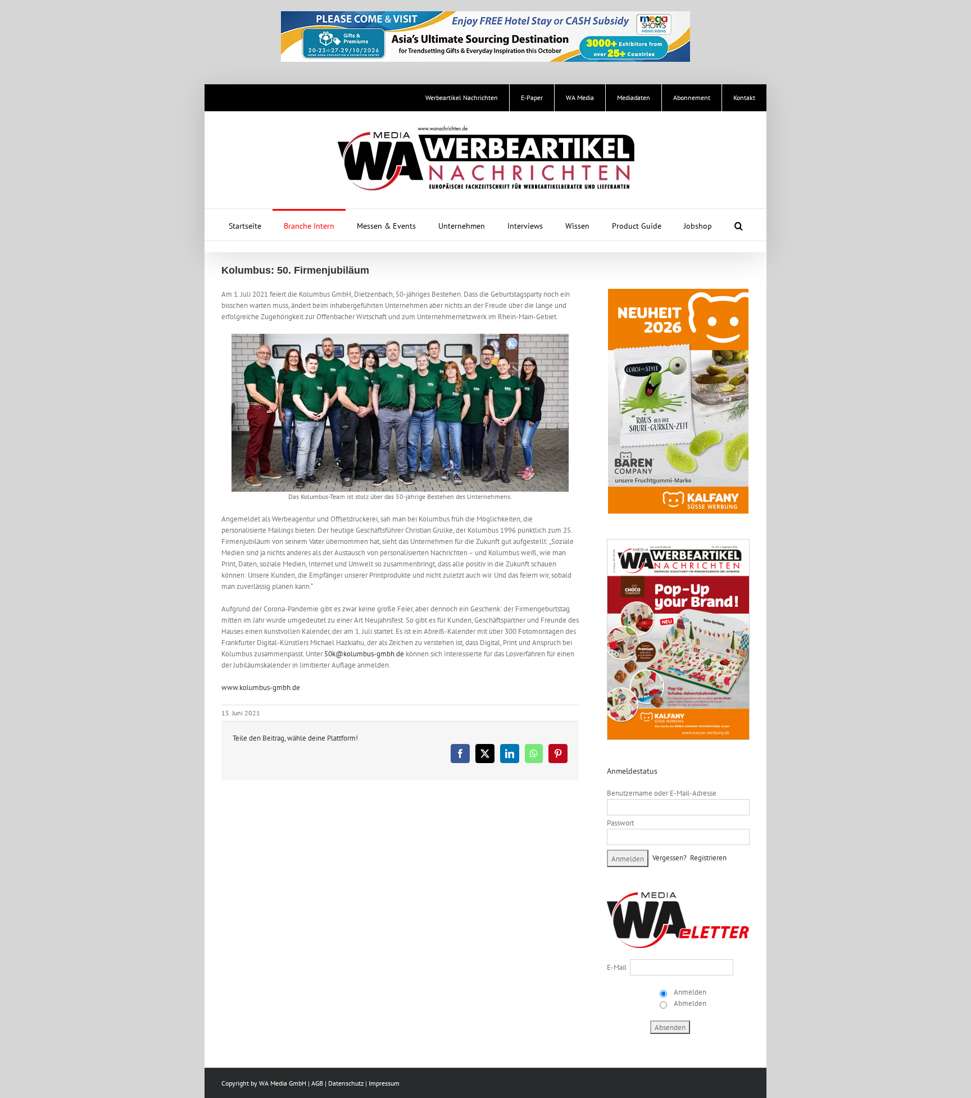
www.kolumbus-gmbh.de (260, 687)
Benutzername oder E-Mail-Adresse (661, 793)
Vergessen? (669, 858)
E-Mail (617, 967)
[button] (738, 225)
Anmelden (689, 992)
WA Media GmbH (282, 1083)
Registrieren (708, 858)
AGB (317, 1083)
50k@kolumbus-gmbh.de (364, 654)
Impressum (384, 1083)
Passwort (620, 823)
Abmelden (689, 1003)
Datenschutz (346, 1083)
